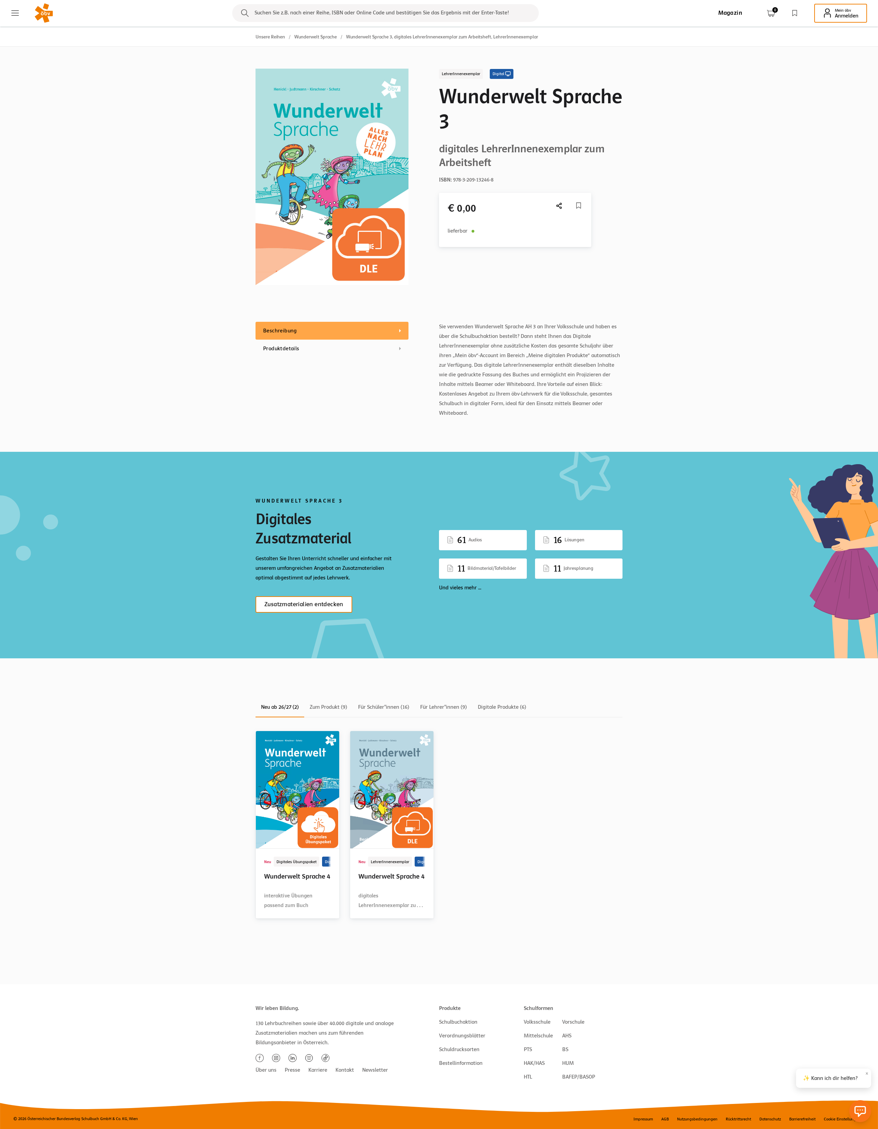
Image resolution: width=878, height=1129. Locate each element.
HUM (568, 1063)
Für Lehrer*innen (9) (443, 707)
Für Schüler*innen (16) (383, 707)
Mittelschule (538, 1036)
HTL (528, 1077)
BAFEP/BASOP (578, 1077)
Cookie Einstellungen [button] (842, 1119)
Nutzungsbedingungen (697, 1119)
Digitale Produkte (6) (502, 707)
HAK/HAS (534, 1063)
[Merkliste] (795, 13)
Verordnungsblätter (462, 1036)
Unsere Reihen (270, 37)
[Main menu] (15, 13)
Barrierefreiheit (802, 1119)
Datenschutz (770, 1119)
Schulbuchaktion (458, 1022)
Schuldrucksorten (459, 1049)
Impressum (643, 1119)
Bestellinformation (461, 1063)
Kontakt (344, 1070)
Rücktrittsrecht (738, 1119)
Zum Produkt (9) (328, 707)
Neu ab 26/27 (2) (280, 707)
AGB (665, 1119)
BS (565, 1049)
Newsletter (375, 1070)
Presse (292, 1070)
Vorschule (573, 1022)
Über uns (266, 1070)
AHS (566, 1036)
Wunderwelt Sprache (315, 37)
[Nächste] (559, 205)
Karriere (317, 1070)
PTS (528, 1049)
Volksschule (537, 1022)
